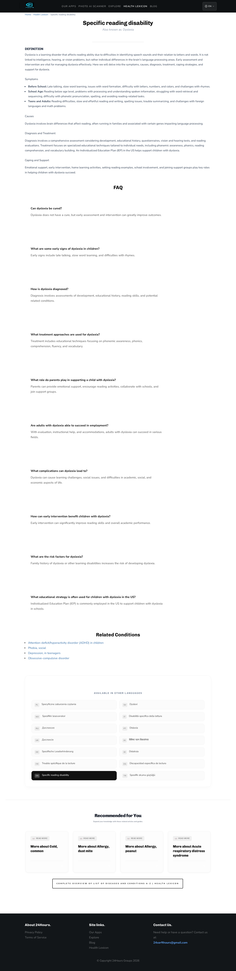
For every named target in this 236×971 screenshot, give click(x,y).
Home (28, 14)
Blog (153, 6)
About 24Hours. (38, 925)
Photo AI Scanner (92, 6)
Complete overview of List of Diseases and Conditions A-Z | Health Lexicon (118, 883)
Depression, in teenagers (44, 653)
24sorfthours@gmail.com (170, 942)
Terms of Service (36, 937)
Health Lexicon (135, 6)
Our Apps (69, 6)
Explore (115, 6)
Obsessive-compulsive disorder (48, 658)
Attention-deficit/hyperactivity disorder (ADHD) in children (66, 643)
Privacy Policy (33, 932)
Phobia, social (37, 648)
